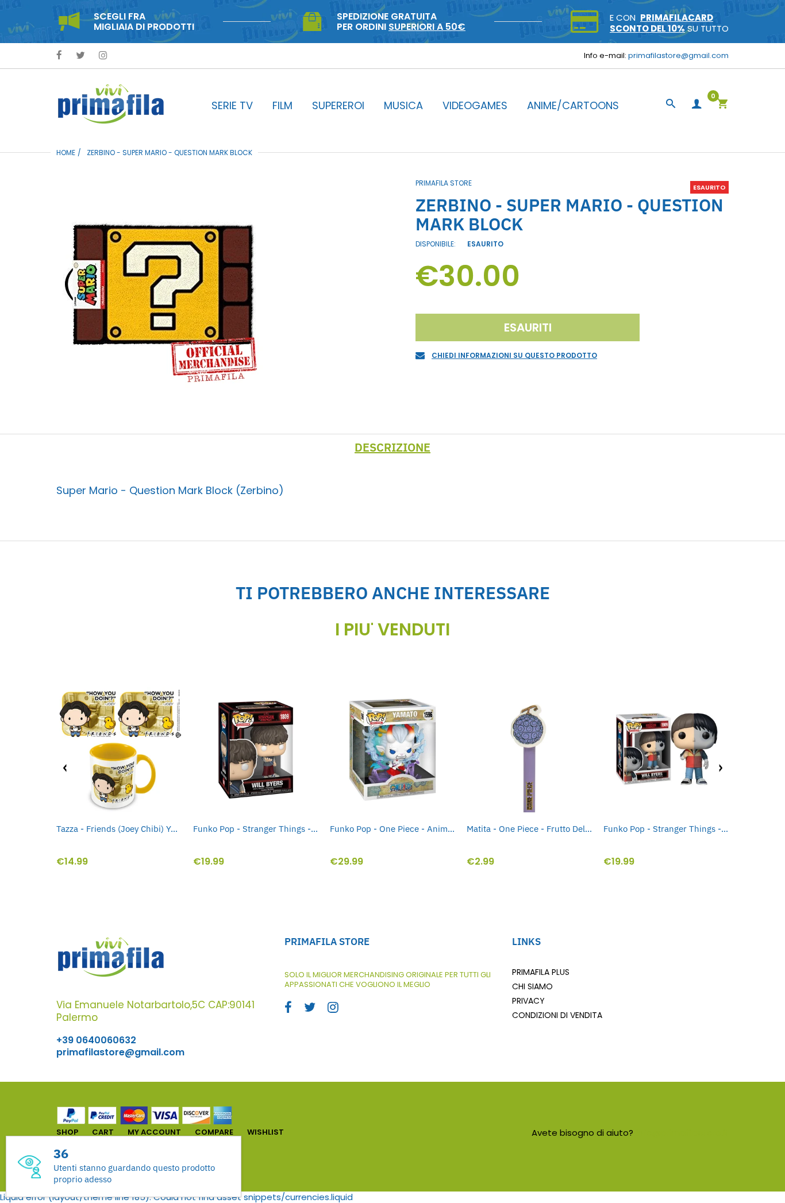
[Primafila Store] (111, 104)
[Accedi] (696, 104)
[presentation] (65, 768)
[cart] (722, 105)
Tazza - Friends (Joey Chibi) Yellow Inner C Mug (119, 828)
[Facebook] (59, 56)
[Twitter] (80, 56)
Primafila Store (443, 183)
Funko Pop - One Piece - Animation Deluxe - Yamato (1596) (392, 828)
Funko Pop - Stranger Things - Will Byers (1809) (255, 828)
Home (65, 152)
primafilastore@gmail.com (678, 55)
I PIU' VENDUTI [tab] (392, 630)
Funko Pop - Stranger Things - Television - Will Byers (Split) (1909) (666, 828)
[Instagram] (103, 56)
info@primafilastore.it (682, 1133)
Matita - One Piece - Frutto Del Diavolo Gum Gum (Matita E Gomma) (529, 828)
